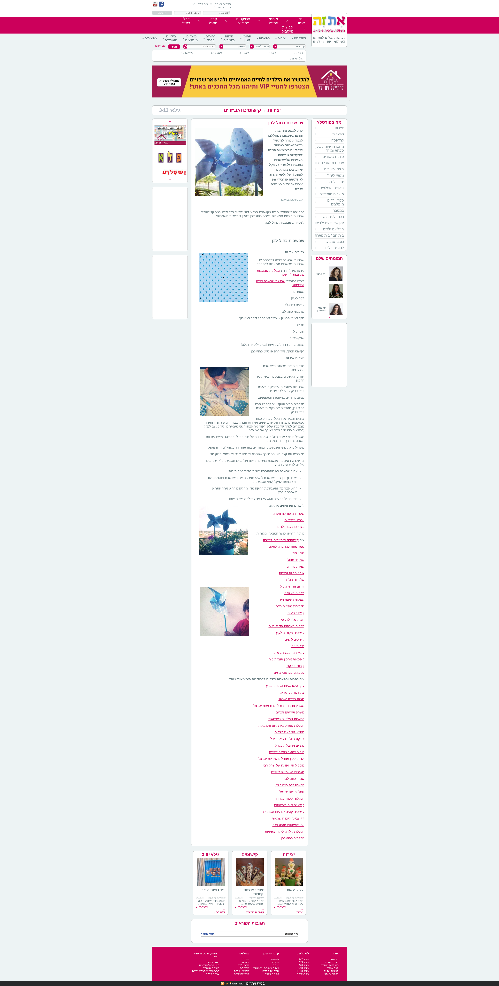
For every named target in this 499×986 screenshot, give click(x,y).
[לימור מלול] (336, 299)
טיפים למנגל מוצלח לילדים (286, 752)
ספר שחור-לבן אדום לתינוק (286, 546)
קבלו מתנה (333, 968)
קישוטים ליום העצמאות (289, 805)
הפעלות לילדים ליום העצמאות (284, 831)
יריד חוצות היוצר (213, 890)
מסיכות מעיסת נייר (291, 599)
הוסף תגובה (208, 934)
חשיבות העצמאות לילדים (287, 772)
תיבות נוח (297, 646)
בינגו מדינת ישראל (292, 692)
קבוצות (287, 29)
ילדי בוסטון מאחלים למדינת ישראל (281, 758)
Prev (329, 263)
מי (301, 21)
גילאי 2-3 (271, 52)
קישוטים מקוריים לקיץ (290, 633)
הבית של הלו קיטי (292, 619)
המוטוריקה (289, 513)
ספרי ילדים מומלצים (335, 202)
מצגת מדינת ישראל (291, 699)
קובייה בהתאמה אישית (289, 652)
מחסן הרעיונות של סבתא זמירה (330, 148)
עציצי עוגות (295, 890)
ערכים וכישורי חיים (330, 163)
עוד (299, 911)
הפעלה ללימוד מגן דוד (289, 798)
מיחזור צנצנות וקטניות (254, 892)
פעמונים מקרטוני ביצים (289, 672)
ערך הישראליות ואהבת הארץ (285, 686)
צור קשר (203, 4)
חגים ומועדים (334, 169)
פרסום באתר (223, 4)
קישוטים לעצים (294, 639)
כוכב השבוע (335, 242)
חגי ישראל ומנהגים (209, 965)
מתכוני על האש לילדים (289, 732)
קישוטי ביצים (296, 613)
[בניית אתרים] (231, 983)
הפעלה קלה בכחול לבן (289, 785)
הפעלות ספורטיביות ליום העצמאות (281, 725)
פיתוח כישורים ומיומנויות (266, 968)
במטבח (338, 210)
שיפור (300, 513)
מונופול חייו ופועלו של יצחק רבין (283, 765)
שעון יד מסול (296, 560)
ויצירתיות (290, 520)
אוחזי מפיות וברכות (291, 573)
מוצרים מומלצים (191, 38)
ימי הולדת (336, 182)
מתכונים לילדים (270, 971)
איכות (295, 526)
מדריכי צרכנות (241, 971)
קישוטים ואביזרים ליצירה (281, 540)
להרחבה (281, 907)
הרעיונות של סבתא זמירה (205, 971)
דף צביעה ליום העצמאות (288, 818)
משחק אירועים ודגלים (290, 712)
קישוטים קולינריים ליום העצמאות (283, 811)
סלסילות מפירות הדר (290, 606)
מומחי (273, 21)
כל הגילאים (303, 974)
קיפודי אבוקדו (295, 666)
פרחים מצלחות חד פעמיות (286, 626)
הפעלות (264, 38)
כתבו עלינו (224, 7)
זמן (302, 526)
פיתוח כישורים (229, 38)
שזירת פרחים (295, 566)
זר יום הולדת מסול (292, 586)
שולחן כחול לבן (294, 778)
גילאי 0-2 (298, 52)
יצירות (282, 38)
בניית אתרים (255, 983)
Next (329, 317)
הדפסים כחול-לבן (292, 838)
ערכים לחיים (212, 974)
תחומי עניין (246, 38)
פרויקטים (243, 21)
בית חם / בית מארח (329, 235)
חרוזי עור (298, 553)
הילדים (281, 526)
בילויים (245, 962)
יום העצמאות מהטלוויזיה (288, 825)
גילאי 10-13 (187, 52)
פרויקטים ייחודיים (329, 965)
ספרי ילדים (243, 965)
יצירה (300, 520)
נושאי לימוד (335, 175)
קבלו (213, 21)
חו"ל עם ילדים (333, 229)
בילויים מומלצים (171, 38)
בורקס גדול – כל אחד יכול (287, 739)
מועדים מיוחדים (211, 968)
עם (289, 526)
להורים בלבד (211, 38)
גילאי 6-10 (216, 52)
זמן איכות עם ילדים (330, 223)
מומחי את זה (332, 962)
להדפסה (300, 38)
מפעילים (151, 38)
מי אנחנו (334, 959)
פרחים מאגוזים (294, 593)
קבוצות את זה (331, 971)
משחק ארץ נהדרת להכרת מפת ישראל (278, 705)
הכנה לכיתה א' (333, 217)
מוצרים (245, 959)
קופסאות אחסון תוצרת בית (286, 659)
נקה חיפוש (160, 45)
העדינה (276, 513)
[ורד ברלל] (330, 280)
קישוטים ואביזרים (242, 110)
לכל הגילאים (296, 58)
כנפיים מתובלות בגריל (289, 745)
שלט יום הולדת (294, 580)
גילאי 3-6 (244, 52)
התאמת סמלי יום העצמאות (286, 719)
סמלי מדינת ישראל (291, 792)
